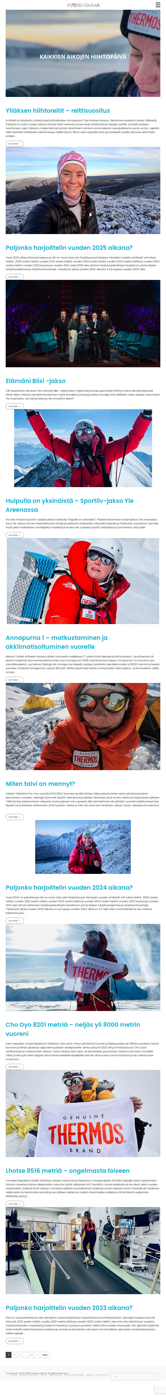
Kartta (90, 1375)
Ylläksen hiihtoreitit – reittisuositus (58, 110)
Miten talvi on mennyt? (40, 784)
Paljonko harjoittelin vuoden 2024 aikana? (69, 887)
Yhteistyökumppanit (74, 1375)
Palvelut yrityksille (29, 1375)
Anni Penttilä (55, 1375)
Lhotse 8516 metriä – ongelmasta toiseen (68, 1171)
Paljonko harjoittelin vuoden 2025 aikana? (69, 247)
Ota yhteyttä (102, 1375)
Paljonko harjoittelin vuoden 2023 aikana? (69, 1308)
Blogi (44, 1375)
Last (44, 1354)
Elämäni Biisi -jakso (35, 381)
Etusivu (13, 1375)
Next (37, 1355)
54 (31, 1354)
